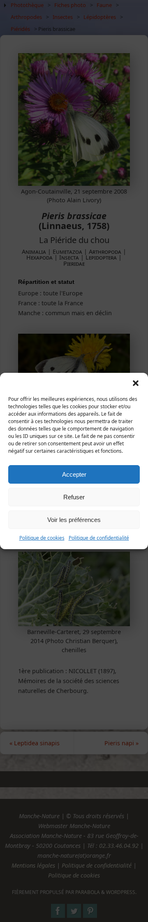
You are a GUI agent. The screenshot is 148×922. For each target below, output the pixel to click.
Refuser (74, 497)
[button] (136, 383)
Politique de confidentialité (99, 537)
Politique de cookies (42, 537)
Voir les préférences (74, 519)
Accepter (74, 474)
